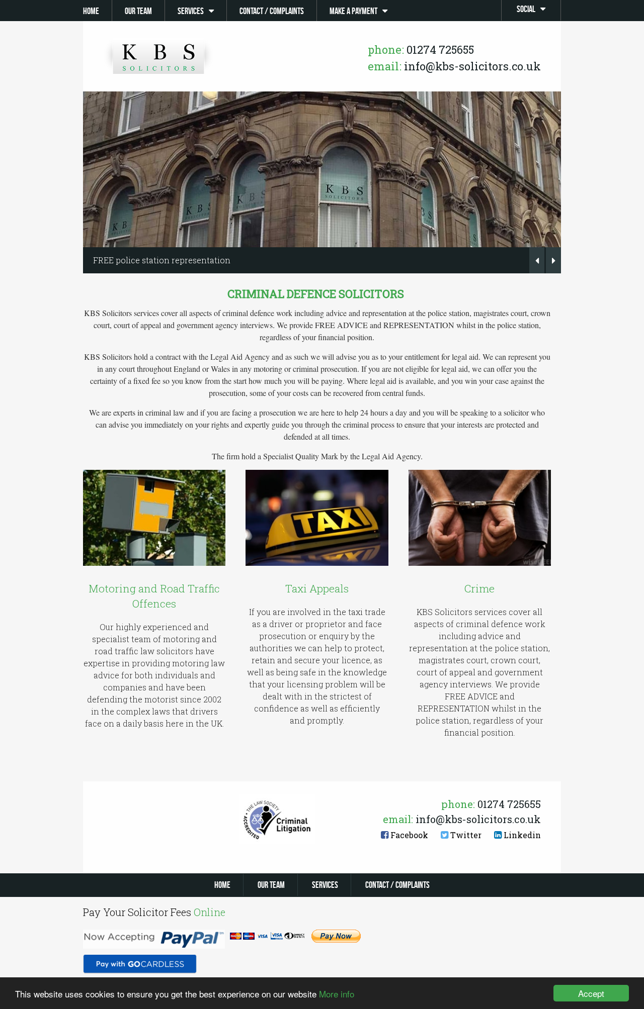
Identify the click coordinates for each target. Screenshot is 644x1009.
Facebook (408, 835)
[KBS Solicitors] (158, 57)
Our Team (138, 11)
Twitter (464, 835)
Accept (591, 993)
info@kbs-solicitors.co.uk (454, 66)
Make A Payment (353, 11)
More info (336, 993)
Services (191, 11)
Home (91, 11)
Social (526, 9)
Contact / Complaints (271, 11)
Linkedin (521, 835)
